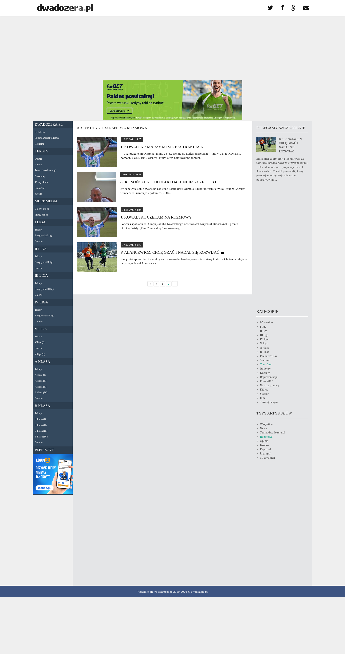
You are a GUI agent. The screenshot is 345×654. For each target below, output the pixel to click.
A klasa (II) (40, 380)
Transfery (266, 364)
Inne (263, 398)
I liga (40, 222)
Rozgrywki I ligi (44, 235)
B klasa (42, 406)
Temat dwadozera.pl (45, 170)
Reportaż (265, 449)
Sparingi (265, 360)
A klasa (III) (41, 386)
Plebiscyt (44, 450)
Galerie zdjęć (42, 208)
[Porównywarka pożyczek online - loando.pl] (53, 492)
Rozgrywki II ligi (44, 262)
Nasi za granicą (269, 385)
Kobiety (265, 372)
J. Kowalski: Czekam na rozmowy (156, 217)
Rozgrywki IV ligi (44, 315)
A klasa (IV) (41, 392)
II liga (41, 249)
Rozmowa (266, 436)
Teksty (42, 151)
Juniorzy (265, 368)
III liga (41, 275)
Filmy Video (41, 214)
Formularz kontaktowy (47, 137)
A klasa (42, 362)
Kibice (264, 389)
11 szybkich (41, 182)
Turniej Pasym (269, 402)
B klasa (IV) (41, 436)
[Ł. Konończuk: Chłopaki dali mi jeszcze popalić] (96, 187)
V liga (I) (39, 342)
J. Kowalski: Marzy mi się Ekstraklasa (162, 147)
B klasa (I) (40, 418)
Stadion (264, 393)
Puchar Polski (268, 356)
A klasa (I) (40, 374)
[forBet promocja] (172, 118)
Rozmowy (40, 176)
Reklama (39, 143)
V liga (41, 329)
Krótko (38, 193)
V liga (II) (40, 354)
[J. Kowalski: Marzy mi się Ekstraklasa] (97, 152)
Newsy (38, 164)
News (263, 428)
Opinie (38, 158)
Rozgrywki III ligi (44, 288)
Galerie (39, 241)
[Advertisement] (172, 48)
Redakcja (40, 131)
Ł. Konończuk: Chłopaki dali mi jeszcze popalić (170, 182)
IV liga (41, 302)
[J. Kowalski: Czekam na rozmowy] (97, 222)
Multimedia (46, 201)
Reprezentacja (269, 377)
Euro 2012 (266, 381)
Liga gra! (40, 187)
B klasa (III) (41, 430)
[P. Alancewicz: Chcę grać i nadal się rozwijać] (97, 257)
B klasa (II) (41, 424)
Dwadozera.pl (49, 124)
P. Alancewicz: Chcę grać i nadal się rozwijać (170, 252)
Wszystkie (266, 322)
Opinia (264, 440)
